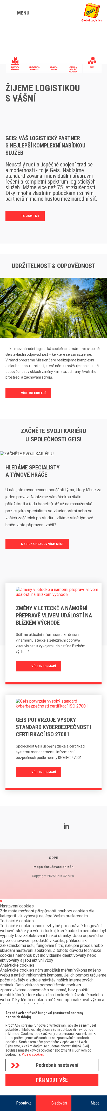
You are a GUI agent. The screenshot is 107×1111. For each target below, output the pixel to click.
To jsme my (30, 216)
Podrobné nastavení (57, 1065)
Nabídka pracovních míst (42, 544)
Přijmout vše (52, 1080)
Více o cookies (33, 1054)
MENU (23, 13)
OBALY (92, 67)
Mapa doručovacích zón (95, 1106)
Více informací (33, 393)
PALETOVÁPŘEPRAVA (15, 68)
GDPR (53, 858)
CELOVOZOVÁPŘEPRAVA (34, 68)
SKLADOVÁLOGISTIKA (53, 68)
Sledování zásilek (59, 1106)
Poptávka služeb (23, 1106)
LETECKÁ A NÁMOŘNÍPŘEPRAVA (73, 69)
